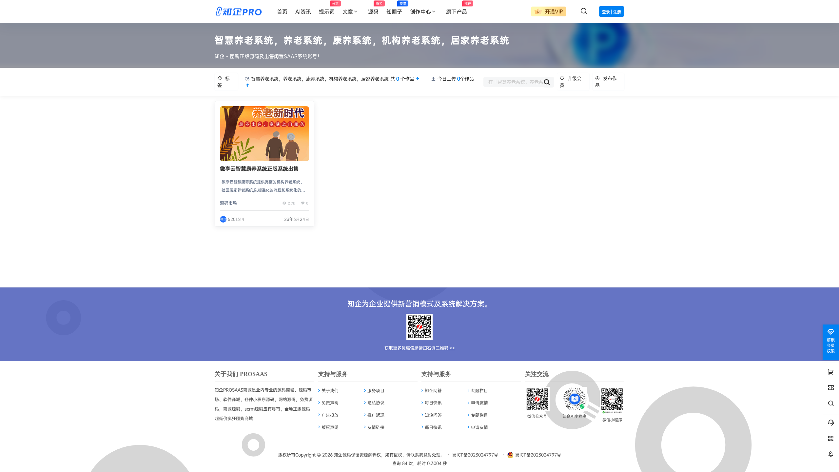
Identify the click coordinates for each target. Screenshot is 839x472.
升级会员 (570, 81)
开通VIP (553, 11)
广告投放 (330, 415)
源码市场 (228, 203)
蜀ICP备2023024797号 (475, 455)
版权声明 (330, 427)
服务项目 (375, 390)
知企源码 (342, 455)
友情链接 (375, 427)
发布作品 (606, 81)
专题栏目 (479, 390)
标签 (223, 81)
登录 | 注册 (611, 12)
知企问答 (433, 390)
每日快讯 (433, 402)
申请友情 (479, 402)
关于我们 (330, 390)
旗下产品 (458, 8)
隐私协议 (375, 402)
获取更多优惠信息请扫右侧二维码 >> (419, 348)
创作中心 (420, 11)
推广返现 (375, 415)
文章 (347, 11)
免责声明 (330, 402)
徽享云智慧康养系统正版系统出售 (259, 168)
